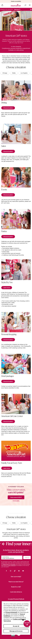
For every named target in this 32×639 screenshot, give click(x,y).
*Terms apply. (16, 500)
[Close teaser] (23, 620)
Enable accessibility (16, 1)
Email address (6, 557)
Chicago (4, 73)
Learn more (6, 287)
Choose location (8, 108)
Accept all (16, 626)
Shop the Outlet (17, 9)
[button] (27, 623)
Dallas (14, 73)
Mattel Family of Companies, (9, 564)
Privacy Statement (11, 612)
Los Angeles (24, 73)
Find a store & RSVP (16, 497)
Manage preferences (16, 631)
